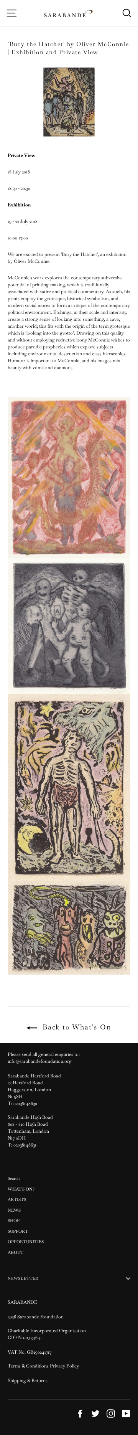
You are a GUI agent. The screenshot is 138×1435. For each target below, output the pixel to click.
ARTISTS (17, 1199)
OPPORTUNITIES (26, 1241)
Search (14, 1178)
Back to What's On (75, 1027)
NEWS (14, 1210)
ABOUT (15, 1252)
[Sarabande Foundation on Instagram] (111, 1413)
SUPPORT (18, 1231)
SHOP (14, 1220)
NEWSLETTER (23, 1278)
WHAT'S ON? (21, 1189)
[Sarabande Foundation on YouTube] (126, 1413)
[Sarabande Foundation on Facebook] (80, 1413)
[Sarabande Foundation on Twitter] (95, 1413)
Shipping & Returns (28, 1380)
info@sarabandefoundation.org (40, 1061)
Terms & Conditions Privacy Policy (44, 1366)
